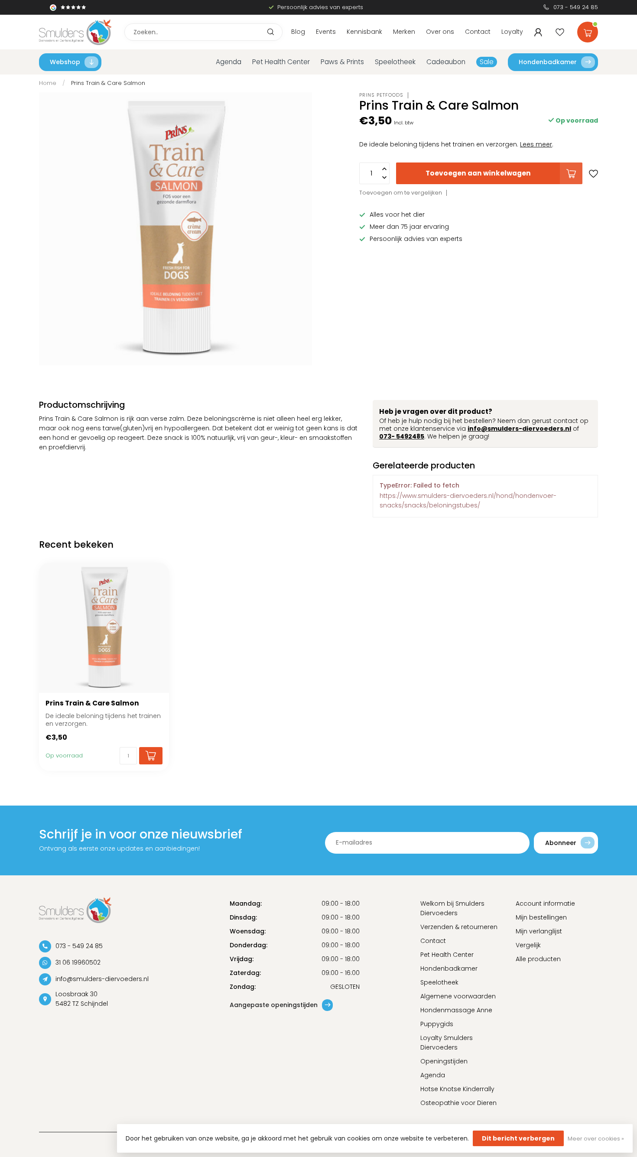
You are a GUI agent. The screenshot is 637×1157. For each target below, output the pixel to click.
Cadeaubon (445, 61)
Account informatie (545, 903)
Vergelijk (528, 945)
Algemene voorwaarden (458, 996)
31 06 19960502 (78, 962)
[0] (587, 30)
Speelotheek (395, 61)
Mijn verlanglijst (539, 931)
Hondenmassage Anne (456, 1010)
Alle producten (538, 959)
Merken (404, 31)
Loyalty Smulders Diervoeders (446, 1043)
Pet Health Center (281, 61)
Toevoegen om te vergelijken (400, 192)
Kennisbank (364, 31)
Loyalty (512, 31)
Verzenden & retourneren (458, 927)
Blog (298, 31)
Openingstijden (444, 1061)
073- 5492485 (401, 436)
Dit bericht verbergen (518, 1138)
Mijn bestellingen (541, 917)
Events (326, 31)
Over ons (440, 31)
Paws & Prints (342, 61)
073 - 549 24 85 (575, 7)
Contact (478, 31)
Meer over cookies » (596, 1138)
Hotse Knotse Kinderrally (457, 1089)
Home (47, 83)
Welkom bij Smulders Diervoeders (452, 908)
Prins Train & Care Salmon (108, 83)
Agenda (228, 61)
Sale (487, 61)
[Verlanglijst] (560, 32)
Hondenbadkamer (548, 62)
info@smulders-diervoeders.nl (519, 428)
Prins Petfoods (381, 95)
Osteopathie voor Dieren (458, 1102)
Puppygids (436, 1024)
